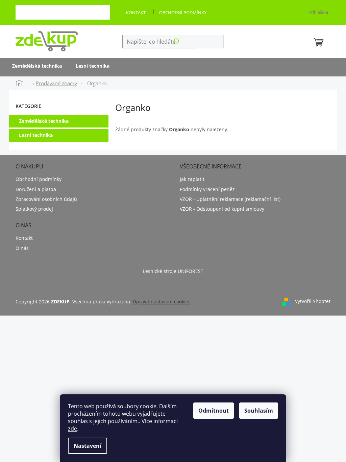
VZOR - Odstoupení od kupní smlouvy (222, 209)
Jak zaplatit (192, 179)
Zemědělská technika (44, 121)
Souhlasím (258, 410)
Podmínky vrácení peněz (207, 189)
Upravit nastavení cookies (162, 301)
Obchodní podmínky (182, 12)
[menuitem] (37, 66)
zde (72, 428)
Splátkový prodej (34, 209)
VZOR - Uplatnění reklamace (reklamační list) (230, 199)
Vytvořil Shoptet (312, 301)
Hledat (209, 41)
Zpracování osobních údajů (46, 199)
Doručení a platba (36, 189)
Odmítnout (213, 410)
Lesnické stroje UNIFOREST (173, 271)
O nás (22, 248)
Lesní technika (36, 135)
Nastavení (87, 445)
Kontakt (136, 12)
